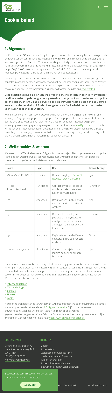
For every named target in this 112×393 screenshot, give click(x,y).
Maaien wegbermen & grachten (56, 356)
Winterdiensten (48, 377)
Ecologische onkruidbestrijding (56, 352)
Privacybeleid (88, 89)
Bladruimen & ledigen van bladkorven (59, 366)
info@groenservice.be (87, 125)
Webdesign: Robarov (97, 385)
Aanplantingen (47, 370)
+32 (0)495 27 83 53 (15, 356)
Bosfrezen (45, 373)
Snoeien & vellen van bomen (55, 363)
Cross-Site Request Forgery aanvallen (67, 177)
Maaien (44, 345)
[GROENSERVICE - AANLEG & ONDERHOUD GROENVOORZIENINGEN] (11, 7)
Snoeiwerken (47, 349)
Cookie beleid (70, 385)
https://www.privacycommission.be (67, 317)
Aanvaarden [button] (30, 385)
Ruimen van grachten (51, 359)
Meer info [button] (35, 377)
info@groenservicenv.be (17, 359)
